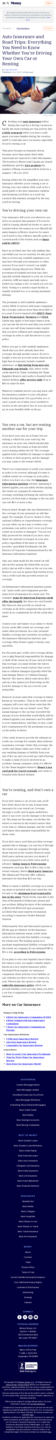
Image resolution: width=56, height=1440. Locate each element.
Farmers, (31, 317)
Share (49, 28)
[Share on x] (25, 1317)
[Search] (8, 3)
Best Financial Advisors (28, 1186)
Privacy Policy (28, 1267)
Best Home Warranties (28, 1181)
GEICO (40, 313)
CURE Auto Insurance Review (22, 1039)
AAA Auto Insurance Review (21, 1042)
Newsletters (28, 1201)
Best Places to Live (28, 1222)
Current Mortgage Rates (28, 1085)
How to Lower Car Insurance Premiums (28, 1054)
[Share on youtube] (36, 1317)
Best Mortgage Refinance (28, 1100)
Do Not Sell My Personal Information (28, 1277)
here (31, 1415)
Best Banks (28, 1115)
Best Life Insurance (28, 1176)
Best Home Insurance (28, 1171)
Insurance (6, 28)
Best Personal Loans (28, 1156)
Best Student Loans (28, 1141)
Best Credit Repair (28, 1151)
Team (28, 1262)
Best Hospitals (28, 1216)
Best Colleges (28, 1211)
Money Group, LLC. (27, 1382)
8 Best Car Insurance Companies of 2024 (28, 1017)
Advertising (28, 1292)
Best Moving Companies (28, 1125)
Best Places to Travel (28, 1227)
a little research (12, 132)
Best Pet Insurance (28, 1237)
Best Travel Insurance (28, 1232)
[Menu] (4, 3)
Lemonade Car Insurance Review (24, 1045)
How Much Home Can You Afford (28, 1095)
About (28, 1252)
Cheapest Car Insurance (28, 1166)
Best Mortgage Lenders (28, 1090)
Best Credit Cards (28, 1110)
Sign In (49, 3)
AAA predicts (33, 165)
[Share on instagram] (30, 1317)
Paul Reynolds (11, 70)
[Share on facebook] (19, 1317)
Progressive (17, 317)
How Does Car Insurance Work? (23, 1064)
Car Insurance (23, 28)
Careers (28, 1302)
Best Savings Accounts (28, 1120)
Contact (28, 1257)
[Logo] (16, 3)
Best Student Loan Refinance (28, 1146)
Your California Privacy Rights (28, 1282)
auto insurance (32, 121)
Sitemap (28, 1297)
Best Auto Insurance (28, 1161)
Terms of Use (28, 1272)
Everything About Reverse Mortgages (28, 1105)
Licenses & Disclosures (28, 1287)
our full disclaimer (38, 1404)
